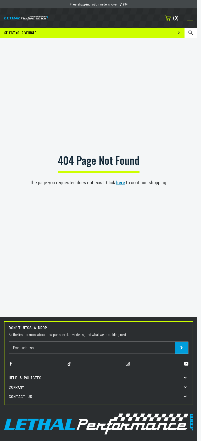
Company (16, 387)
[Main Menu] (187, 18)
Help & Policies (25, 377)
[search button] (191, 33)
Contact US (20, 396)
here (120, 182)
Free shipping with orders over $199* (98, 4)
